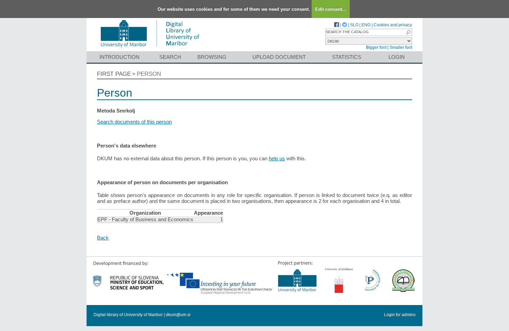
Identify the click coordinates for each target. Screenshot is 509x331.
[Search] (408, 32)
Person (149, 74)
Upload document (279, 57)
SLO (354, 25)
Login (397, 57)
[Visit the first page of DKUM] (150, 48)
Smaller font (401, 47)
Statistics (346, 57)
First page (114, 74)
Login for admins (400, 314)
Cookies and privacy (393, 25)
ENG (365, 25)
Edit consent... (330, 9)
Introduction (119, 57)
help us (277, 158)
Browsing (211, 57)
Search (170, 57)
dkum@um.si (178, 314)
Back (103, 238)
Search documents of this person (134, 122)
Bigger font (376, 47)
